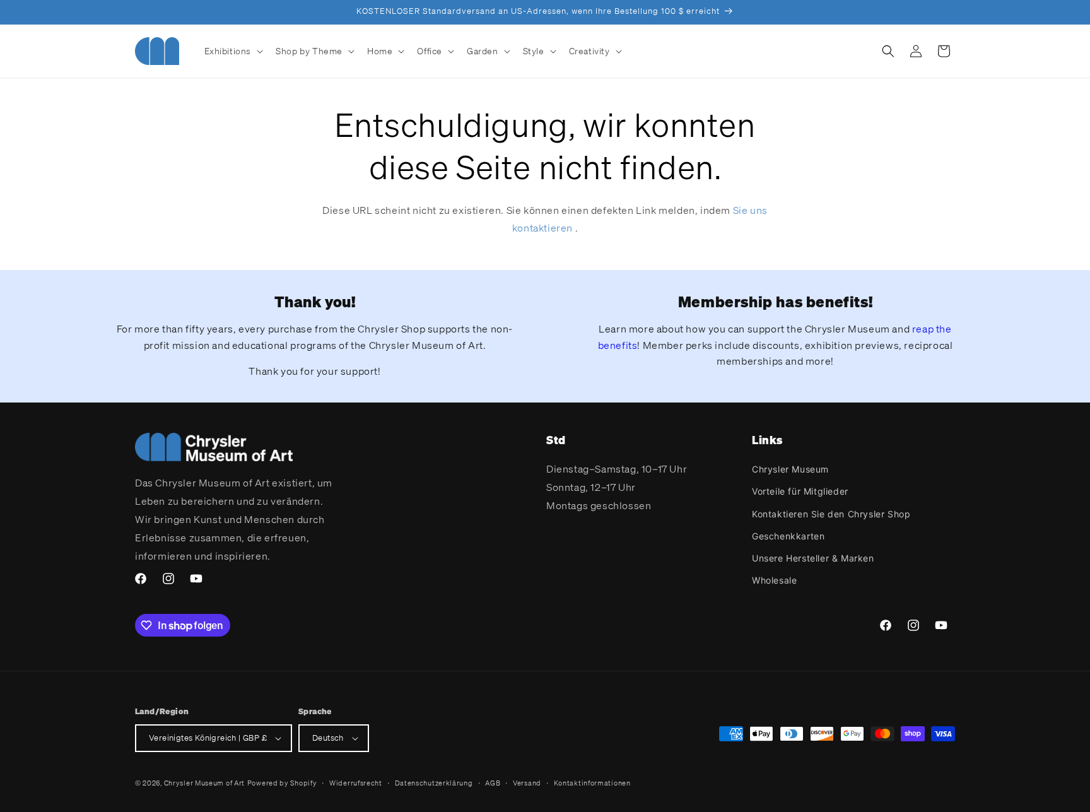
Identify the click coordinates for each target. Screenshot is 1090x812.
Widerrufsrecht (355, 783)
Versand (527, 783)
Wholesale (774, 580)
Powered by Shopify (282, 783)
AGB (492, 783)
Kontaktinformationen (592, 783)
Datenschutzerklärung (434, 783)
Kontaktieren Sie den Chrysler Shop (831, 514)
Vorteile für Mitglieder (800, 491)
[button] (233, 51)
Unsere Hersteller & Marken (813, 558)
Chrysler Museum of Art (204, 783)
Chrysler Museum (790, 469)
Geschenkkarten (788, 536)
